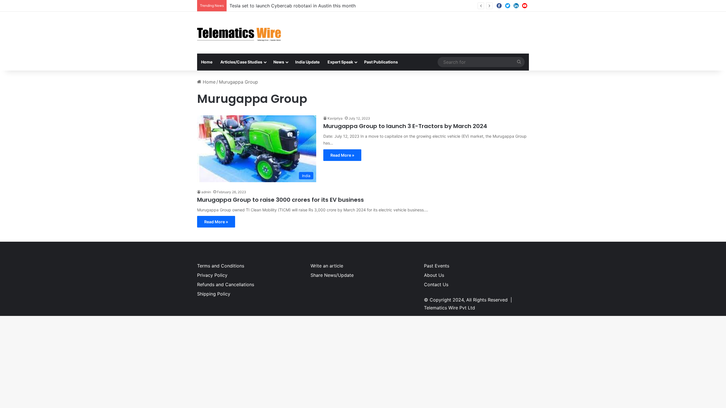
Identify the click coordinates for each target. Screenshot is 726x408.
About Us (434, 275)
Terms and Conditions (220, 266)
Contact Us (436, 284)
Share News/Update (332, 275)
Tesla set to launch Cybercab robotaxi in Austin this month (292, 5)
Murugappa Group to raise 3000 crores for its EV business (280, 200)
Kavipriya (335, 118)
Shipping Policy (213, 294)
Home (206, 62)
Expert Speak (340, 62)
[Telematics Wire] (239, 32)
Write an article (327, 266)
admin (206, 192)
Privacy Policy (212, 275)
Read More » (342, 155)
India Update (307, 62)
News (278, 62)
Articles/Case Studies (241, 62)
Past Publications (381, 62)
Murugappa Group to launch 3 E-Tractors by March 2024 (405, 126)
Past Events (436, 266)
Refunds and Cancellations (225, 284)
